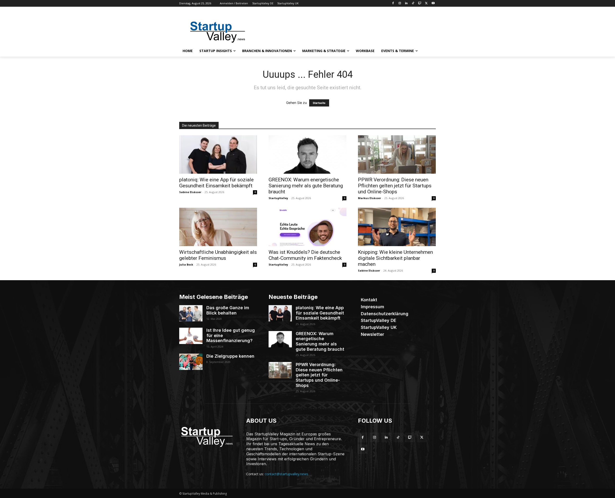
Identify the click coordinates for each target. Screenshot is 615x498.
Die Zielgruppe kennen (230, 356)
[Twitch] (420, 3)
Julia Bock (186, 264)
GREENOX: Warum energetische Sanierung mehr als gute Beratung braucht (306, 186)
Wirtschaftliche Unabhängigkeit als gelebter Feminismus (218, 255)
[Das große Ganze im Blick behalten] (191, 313)
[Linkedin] (406, 3)
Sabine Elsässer (190, 192)
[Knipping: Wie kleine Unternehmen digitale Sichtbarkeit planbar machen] (397, 227)
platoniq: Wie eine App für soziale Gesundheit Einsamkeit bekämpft (216, 183)
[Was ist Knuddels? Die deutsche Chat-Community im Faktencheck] (307, 227)
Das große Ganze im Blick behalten (227, 310)
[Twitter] (426, 3)
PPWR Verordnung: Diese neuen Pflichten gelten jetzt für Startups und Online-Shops (394, 186)
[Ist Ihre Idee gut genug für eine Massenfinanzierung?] (191, 336)
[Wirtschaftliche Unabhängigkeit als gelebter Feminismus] (218, 227)
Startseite (319, 103)
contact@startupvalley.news (286, 474)
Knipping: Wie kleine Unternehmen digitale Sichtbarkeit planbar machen (395, 258)
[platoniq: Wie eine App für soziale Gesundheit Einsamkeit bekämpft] (218, 154)
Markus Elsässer (369, 198)
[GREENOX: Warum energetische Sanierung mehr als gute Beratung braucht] (307, 154)
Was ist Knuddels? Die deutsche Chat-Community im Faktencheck (305, 255)
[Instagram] (399, 3)
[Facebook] (393, 3)
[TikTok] (413, 3)
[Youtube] (433, 3)
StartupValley (278, 198)
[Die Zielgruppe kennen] (191, 362)
